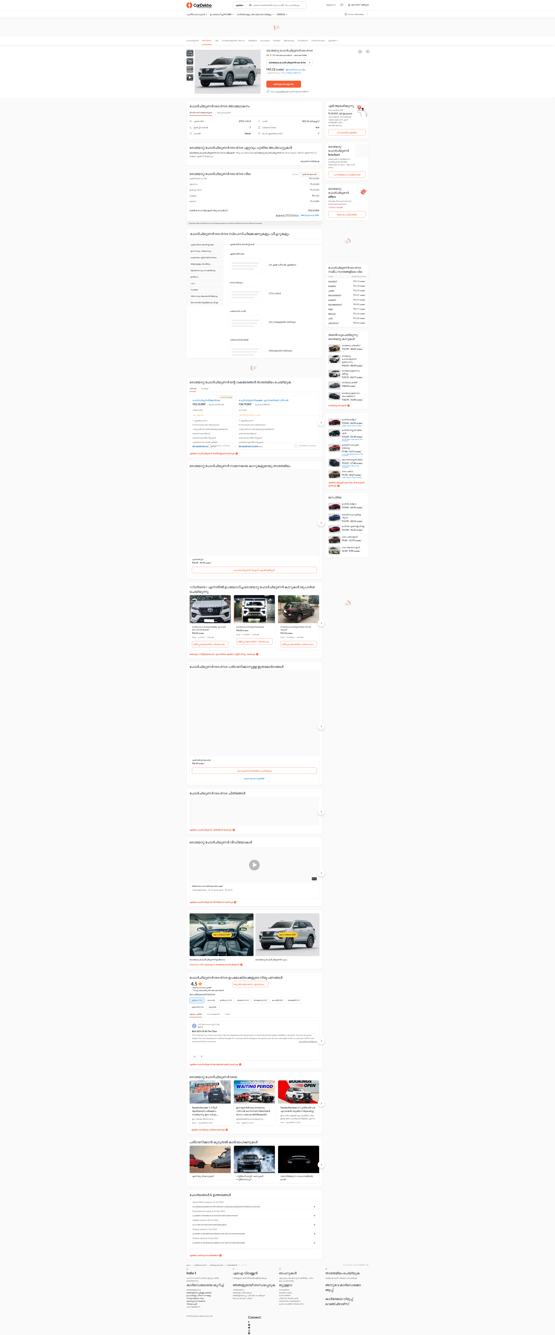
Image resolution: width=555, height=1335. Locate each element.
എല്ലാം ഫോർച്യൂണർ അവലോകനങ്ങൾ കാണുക (213, 972)
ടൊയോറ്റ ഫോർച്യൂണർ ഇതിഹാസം (349, 359)
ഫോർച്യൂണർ (192, 40)
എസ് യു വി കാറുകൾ (203, 1084)
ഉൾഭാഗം (194, 277)
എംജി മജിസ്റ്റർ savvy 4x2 (201, 663)
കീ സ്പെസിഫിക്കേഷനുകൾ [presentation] (200, 112)
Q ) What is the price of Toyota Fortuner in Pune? (213, 1122)
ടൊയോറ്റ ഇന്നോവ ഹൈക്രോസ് (351, 394)
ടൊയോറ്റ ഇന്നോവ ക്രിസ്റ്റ (351, 372)
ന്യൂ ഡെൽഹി (293, 73)
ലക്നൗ (330, 309)
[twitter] (346, 1308)
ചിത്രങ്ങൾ (252, 40)
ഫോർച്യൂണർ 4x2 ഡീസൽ (297, 407)
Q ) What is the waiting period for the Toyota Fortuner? (216, 1142)
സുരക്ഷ (194, 290)
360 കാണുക (289, 40)
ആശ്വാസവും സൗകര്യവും (202, 270)
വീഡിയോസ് (302, 40)
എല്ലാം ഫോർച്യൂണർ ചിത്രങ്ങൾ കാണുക (210, 735)
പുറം (192, 283)
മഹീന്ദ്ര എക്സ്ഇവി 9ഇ (353, 526)
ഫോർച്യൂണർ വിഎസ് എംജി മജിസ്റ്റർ (210, 532)
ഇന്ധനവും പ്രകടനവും (200, 251)
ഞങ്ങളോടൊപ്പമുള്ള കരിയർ (198, 1266)
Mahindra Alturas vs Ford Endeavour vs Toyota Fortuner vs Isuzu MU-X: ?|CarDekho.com (286, 793)
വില (216, 40)
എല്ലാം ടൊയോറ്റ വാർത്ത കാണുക (208, 1037)
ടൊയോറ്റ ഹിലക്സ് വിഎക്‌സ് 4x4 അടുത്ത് (253, 663)
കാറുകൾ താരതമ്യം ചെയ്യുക (210, 673)
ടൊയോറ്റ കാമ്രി (349, 382)
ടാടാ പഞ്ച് (347, 471)
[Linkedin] (367, 1308)
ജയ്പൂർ (331, 313)
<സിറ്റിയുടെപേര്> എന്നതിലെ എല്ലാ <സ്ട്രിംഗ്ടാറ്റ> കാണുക (226, 616)
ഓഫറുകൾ (264, 40)
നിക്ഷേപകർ (191, 1283)
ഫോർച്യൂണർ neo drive (206, 407)
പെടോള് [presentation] (204, 396)
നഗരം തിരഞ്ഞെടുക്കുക (357, 14)
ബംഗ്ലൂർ (332, 281)
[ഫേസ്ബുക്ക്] (340, 1308)
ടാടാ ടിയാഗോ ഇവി (351, 547)
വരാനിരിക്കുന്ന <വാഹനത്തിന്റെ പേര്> (296, 1085)
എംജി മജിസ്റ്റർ (197, 521)
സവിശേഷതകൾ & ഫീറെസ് (233, 40)
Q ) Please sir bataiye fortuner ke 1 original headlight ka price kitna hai (223, 1112)
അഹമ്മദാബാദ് (335, 304)
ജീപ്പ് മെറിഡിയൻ (287, 521)
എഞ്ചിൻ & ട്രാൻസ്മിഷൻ (201, 245)
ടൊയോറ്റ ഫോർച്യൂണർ (268, 152)
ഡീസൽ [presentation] (192, 396)
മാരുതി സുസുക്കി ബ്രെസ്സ (350, 446)
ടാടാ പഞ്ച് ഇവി (349, 537)
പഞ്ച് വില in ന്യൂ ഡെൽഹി (351, 477)
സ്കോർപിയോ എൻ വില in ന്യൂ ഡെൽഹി (352, 439)
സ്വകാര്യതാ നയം (194, 1275)
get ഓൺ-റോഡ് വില (295, 70)
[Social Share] (368, 51)
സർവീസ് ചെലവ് (318, 40)
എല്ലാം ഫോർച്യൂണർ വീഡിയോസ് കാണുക (211, 807)
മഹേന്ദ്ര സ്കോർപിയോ (352, 459)
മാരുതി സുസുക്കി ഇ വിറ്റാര (351, 516)
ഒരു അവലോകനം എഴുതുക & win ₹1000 (251, 889)
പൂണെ (331, 290)
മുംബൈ (332, 286)
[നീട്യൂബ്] (353, 1308)
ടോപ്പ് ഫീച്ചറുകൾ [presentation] (224, 112)
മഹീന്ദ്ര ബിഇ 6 (349, 419)
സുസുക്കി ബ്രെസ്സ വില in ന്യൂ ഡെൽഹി (352, 454)
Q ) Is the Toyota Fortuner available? (207, 1132)
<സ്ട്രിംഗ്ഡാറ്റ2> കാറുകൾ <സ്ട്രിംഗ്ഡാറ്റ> (249, 1085)
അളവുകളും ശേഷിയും (200, 264)
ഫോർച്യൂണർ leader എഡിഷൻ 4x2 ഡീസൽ (251, 409)
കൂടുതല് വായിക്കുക (309, 161)
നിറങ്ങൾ (276, 40)
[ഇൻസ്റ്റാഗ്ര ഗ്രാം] (360, 1308)
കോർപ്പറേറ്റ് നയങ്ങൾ (194, 1279)
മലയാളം (330, 5)
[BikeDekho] (334, 1278)
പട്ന (330, 318)
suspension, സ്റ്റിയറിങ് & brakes (203, 258)
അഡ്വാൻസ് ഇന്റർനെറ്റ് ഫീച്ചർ (204, 302)
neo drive (206, 40)
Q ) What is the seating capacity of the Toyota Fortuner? (216, 1152)
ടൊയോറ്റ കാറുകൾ (337, 405)
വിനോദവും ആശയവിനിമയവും (204, 296)
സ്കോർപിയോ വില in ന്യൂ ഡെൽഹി (350, 466)
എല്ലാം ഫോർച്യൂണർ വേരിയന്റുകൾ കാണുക (212, 474)
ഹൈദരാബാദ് (334, 295)
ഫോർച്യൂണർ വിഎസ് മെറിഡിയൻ (299, 532)
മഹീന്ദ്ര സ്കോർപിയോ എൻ (352, 431)
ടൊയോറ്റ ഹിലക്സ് (244, 521)
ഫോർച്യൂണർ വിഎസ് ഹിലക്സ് (255, 532)
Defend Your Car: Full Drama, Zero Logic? (207, 792)
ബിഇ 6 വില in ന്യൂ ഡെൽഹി (351, 425)
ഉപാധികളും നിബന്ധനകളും (197, 1270)
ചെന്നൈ (332, 300)
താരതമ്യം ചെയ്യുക (221, 467)
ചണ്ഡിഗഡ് (333, 323)
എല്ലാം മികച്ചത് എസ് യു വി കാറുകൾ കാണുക (346, 484)
